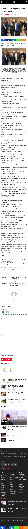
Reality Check (13, 489)
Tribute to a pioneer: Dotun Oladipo (15, 433)
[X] (8, 40)
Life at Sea (12, 471)
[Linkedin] (13, 40)
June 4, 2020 (16, 14)
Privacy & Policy (15, 520)
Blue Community (4, 475)
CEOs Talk (3, 483)
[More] (23, 40)
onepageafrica (8, 14)
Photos (11, 486)
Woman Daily (22, 490)
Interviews (3, 492)
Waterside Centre (21, 487)
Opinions (12, 482)
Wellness (21, 489)
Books (2, 477)
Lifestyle (12, 472)
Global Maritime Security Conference (12, 267)
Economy (3, 489)
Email (2, 342)
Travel (20, 481)
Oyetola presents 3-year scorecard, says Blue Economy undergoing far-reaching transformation (13, 420)
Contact (21, 520)
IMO (23, 267)
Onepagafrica (6, 523)
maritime (4, 269)
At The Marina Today (4, 473)
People (11, 484)
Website (3, 348)
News (8, 269)
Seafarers (12, 493)
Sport (20, 471)
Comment (3, 318)
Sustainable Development (22, 475)
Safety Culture (13, 491)
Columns (3, 485)
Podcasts (12, 488)
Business (3, 479)
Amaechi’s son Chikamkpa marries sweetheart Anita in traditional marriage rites (16, 394)
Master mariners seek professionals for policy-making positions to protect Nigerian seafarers (16, 386)
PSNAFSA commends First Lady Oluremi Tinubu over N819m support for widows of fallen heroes (16, 428)
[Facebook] (3, 40)
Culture (2, 487)
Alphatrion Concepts (21, 523)
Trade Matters (22, 479)
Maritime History (14, 477)
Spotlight (21, 472)
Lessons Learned (3, 495)
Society (12, 495)
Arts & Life (3, 471)
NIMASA (13, 269)
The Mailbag (22, 477)
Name (3, 336)
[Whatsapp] (18, 40)
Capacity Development (4, 481)
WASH (20, 484)
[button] (3, 311)
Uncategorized (7, 6)
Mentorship (12, 479)
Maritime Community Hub (13, 475)
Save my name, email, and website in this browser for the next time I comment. (14, 355)
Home (2, 6)
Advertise (7, 520)
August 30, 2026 (5, 423)
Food (2, 490)
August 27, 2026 (11, 435)
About (2, 520)
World (20, 492)
